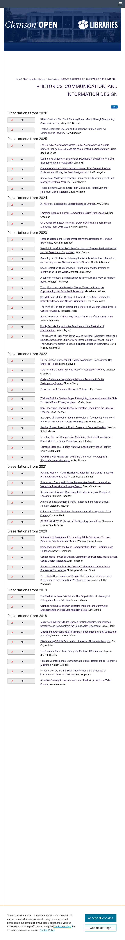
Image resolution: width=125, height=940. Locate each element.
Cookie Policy (47, 930)
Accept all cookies (100, 918)
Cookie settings (62, 926)
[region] (62, 923)
